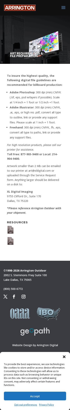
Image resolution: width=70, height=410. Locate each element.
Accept (35, 396)
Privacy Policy (46, 404)
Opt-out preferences (25, 404)
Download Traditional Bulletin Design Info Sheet (38, 229)
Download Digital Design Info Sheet (38, 239)
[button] (64, 357)
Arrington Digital (47, 345)
